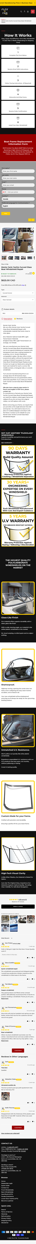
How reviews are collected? (10, 1133)
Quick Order (5, 1185)
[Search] (21, 11)
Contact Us (5, 1188)
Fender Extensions (7, 1196)
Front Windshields (7, 1190)
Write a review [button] (18, 906)
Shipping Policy (6, 1220)
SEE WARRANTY (6, 443)
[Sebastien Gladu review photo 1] (5, 1096)
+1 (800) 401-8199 (22, 1149)
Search (3, 1209)
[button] (27, 957)
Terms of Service (6, 1212)
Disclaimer (4, 1222)
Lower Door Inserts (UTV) (9, 1198)
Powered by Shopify (23, 1238)
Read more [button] (4, 998)
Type (2, 289)
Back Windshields (7, 1192)
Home (3, 19)
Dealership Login (6, 1183)
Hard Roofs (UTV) (7, 1194)
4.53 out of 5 (22, 899)
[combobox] (4, 192)
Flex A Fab (4, 264)
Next (5, 213)
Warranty (4, 1214)
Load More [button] (18, 1050)
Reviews (20, 319)
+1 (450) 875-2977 (12, 1147)
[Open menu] (33, 11)
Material (4, 296)
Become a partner (7, 1201)
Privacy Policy (6, 1218)
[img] (5, 946)
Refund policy (6, 1216)
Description (8, 319)
